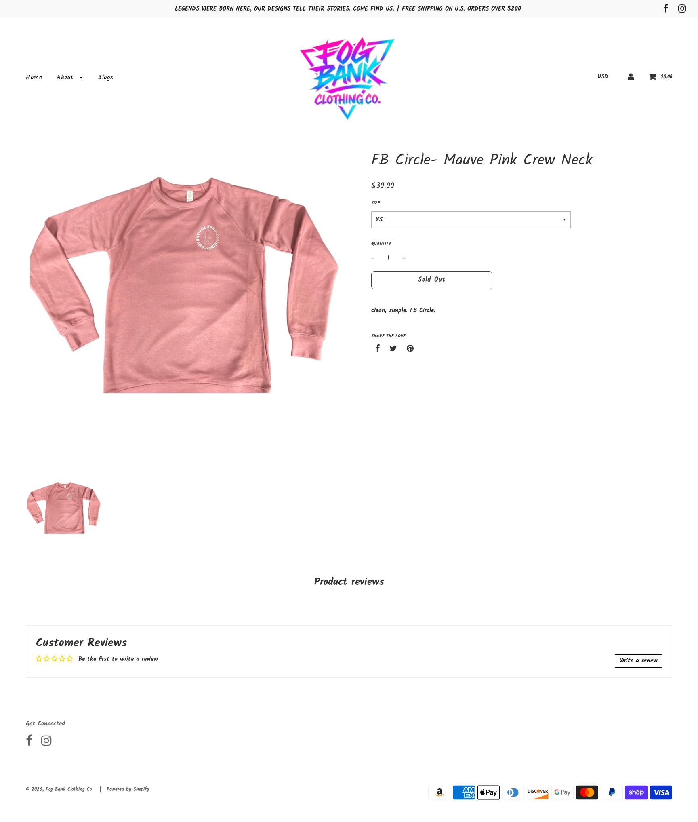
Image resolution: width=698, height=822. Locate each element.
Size (375, 203)
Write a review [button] (638, 661)
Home (34, 77)
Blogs (106, 77)
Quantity (381, 243)
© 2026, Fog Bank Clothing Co (59, 789)
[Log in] (631, 77)
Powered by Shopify (128, 789)
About (66, 77)
